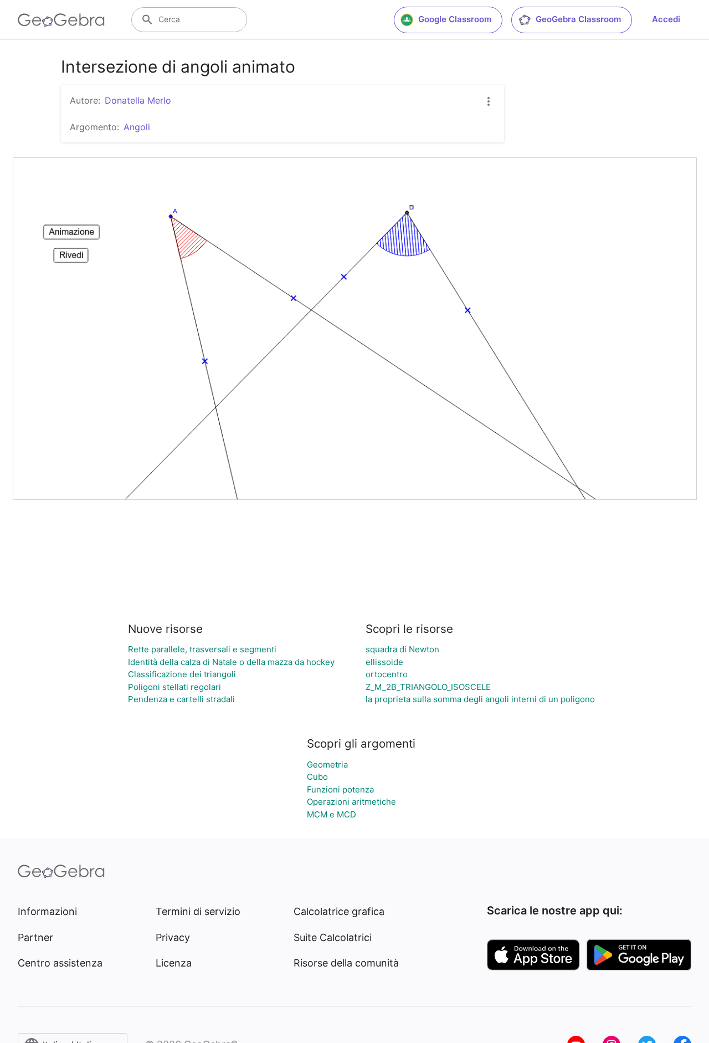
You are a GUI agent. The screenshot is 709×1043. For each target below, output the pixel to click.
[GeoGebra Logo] (61, 20)
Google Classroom (454, 19)
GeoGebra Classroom (578, 19)
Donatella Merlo (138, 100)
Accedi (666, 19)
